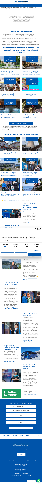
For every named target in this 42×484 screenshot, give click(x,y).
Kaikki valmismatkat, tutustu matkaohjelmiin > (21, 123)
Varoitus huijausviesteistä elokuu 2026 (21, 410)
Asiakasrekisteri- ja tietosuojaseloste (21, 473)
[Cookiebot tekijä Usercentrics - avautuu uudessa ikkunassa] (36, 229)
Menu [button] (21, 5)
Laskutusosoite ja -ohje (21, 471)
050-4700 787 (26, 464)
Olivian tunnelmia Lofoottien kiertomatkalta (21, 406)
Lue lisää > (28, 222)
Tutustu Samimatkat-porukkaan (21, 469)
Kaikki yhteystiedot (21, 470)
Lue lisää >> (21, 428)
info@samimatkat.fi (23, 467)
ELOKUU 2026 (12, 200)
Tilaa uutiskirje (21, 454)
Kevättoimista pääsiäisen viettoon (21, 419)
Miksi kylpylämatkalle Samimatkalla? (21, 422)
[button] (38, 480)
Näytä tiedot (36, 250)
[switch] (15, 246)
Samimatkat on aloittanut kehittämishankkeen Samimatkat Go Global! (21, 414)
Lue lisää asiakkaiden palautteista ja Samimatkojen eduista (29, 340)
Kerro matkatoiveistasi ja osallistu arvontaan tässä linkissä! (11, 308)
